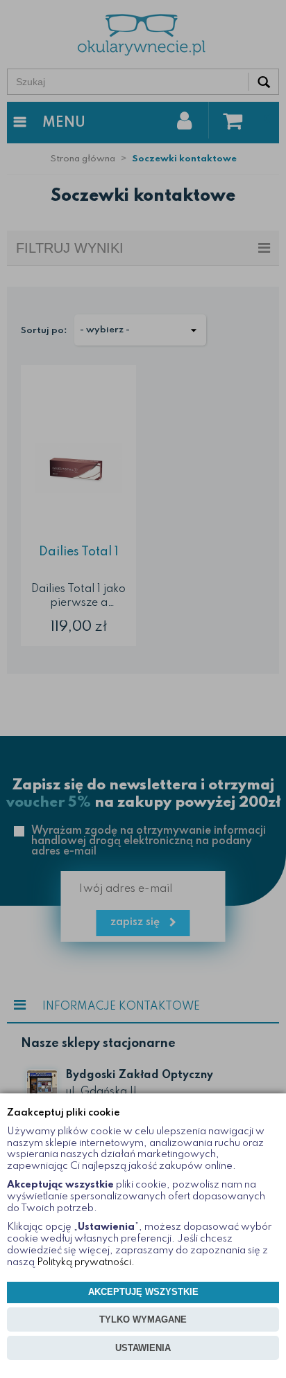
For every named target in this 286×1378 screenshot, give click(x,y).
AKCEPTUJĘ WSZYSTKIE (143, 1292)
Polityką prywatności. (86, 1262)
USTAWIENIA (143, 1348)
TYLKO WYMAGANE (143, 1319)
